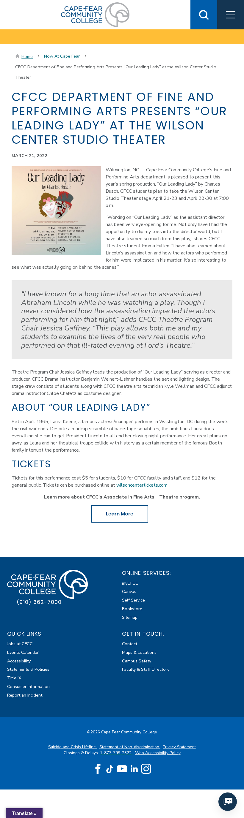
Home (27, 56)
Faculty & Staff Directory (145, 669)
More (119, 513)
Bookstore (132, 609)
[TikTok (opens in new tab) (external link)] (110, 769)
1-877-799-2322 (116, 753)
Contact (129, 644)
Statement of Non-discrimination (129, 747)
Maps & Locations (139, 652)
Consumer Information (28, 686)
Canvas (129, 591)
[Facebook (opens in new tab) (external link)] (98, 769)
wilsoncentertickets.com (142, 485)
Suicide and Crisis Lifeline (72, 747)
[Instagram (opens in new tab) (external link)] (146, 769)
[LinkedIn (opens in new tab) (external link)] (134, 769)
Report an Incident (24, 695)
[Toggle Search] (204, 14)
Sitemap (129, 617)
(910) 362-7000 (39, 602)
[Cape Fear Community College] (95, 14)
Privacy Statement (179, 747)
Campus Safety (136, 661)
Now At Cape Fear (62, 56)
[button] (231, 14)
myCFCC (130, 583)
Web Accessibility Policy (158, 753)
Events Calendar (23, 652)
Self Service (133, 600)
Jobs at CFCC (20, 644)
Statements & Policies (28, 669)
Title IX (14, 678)
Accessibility (19, 661)
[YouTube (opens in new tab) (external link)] (122, 769)
